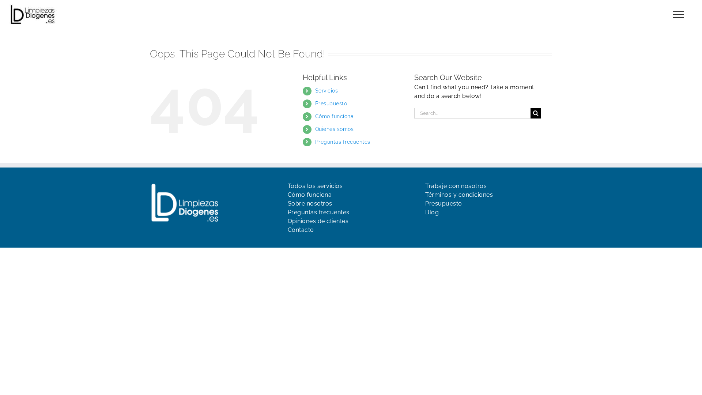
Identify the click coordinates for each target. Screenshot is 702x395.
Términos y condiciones (459, 194)
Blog (432, 212)
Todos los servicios (315, 186)
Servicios (326, 91)
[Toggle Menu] (678, 14)
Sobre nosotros (310, 203)
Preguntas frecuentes (342, 142)
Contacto (301, 229)
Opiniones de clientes (318, 221)
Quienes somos (334, 129)
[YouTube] (441, 227)
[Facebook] (429, 227)
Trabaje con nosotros (456, 186)
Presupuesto (331, 103)
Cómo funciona (334, 116)
